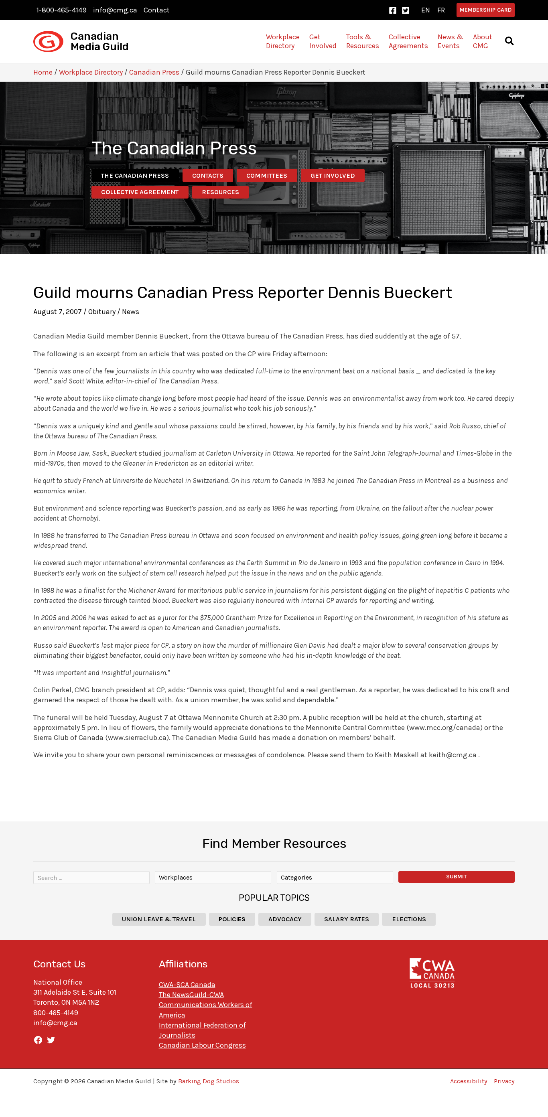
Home (43, 72)
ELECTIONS (409, 919)
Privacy (504, 1081)
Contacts (207, 175)
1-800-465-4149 (62, 10)
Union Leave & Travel (159, 919)
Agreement (140, 192)
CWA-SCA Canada (187, 984)
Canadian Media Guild (100, 41)
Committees (266, 175)
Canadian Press (154, 72)
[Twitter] (406, 10)
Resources (220, 192)
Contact (157, 10)
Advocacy (285, 919)
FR (441, 10)
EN (425, 10)
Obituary (102, 311)
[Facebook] (393, 10)
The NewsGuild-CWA (191, 994)
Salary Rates (346, 919)
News (130, 311)
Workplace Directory (91, 72)
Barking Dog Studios (208, 1081)
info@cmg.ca (115, 10)
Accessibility (468, 1081)
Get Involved (333, 175)
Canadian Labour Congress (202, 1045)
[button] (486, 10)
